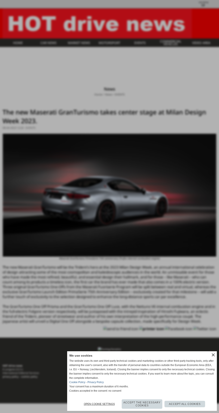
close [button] (213, 354)
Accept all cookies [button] (185, 404)
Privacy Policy (95, 382)
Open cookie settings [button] (99, 404)
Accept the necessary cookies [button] (142, 404)
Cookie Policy (77, 382)
